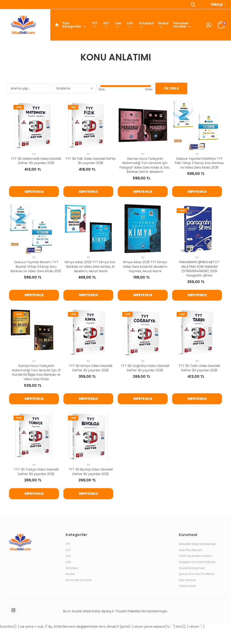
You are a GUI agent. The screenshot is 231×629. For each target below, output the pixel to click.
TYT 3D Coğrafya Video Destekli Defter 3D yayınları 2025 (145, 368)
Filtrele (171, 88)
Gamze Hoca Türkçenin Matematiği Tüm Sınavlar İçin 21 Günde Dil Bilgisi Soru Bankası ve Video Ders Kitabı (36, 372)
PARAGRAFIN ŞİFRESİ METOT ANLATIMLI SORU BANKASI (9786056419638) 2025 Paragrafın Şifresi (199, 269)
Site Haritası (187, 580)
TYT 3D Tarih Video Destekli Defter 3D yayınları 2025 (199, 368)
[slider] (99, 86)
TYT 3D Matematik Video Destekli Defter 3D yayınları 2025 (36, 160)
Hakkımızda (187, 586)
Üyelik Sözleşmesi (192, 568)
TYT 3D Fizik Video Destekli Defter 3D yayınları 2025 (90, 160)
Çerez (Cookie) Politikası (197, 574)
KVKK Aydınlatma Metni (195, 556)
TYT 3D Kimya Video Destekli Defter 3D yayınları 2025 (90, 368)
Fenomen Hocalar (181, 25)
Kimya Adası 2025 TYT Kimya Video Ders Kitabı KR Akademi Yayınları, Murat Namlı (145, 266)
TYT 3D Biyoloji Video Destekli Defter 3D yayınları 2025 (91, 471)
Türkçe (216, 5)
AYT (106, 23)
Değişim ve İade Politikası (197, 562)
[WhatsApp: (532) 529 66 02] (209, 25)
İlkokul (163, 23)
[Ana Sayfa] (57, 24)
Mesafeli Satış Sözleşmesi (197, 544)
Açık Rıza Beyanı (190, 550)
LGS (130, 23)
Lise (118, 23)
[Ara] (193, 4)
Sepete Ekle (34, 191)
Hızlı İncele (34, 144)
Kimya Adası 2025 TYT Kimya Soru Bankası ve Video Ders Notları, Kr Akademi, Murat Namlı (91, 266)
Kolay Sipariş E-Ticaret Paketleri (116, 611)
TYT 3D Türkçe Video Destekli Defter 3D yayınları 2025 (36, 471)
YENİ (18, 107)
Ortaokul (146, 23)
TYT (94, 23)
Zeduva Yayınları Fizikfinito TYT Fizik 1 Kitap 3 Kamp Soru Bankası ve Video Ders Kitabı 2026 (199, 163)
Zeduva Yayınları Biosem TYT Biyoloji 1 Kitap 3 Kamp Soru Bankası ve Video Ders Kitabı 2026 (36, 266)
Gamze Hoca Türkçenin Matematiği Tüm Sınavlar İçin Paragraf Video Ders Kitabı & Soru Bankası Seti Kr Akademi (145, 165)
